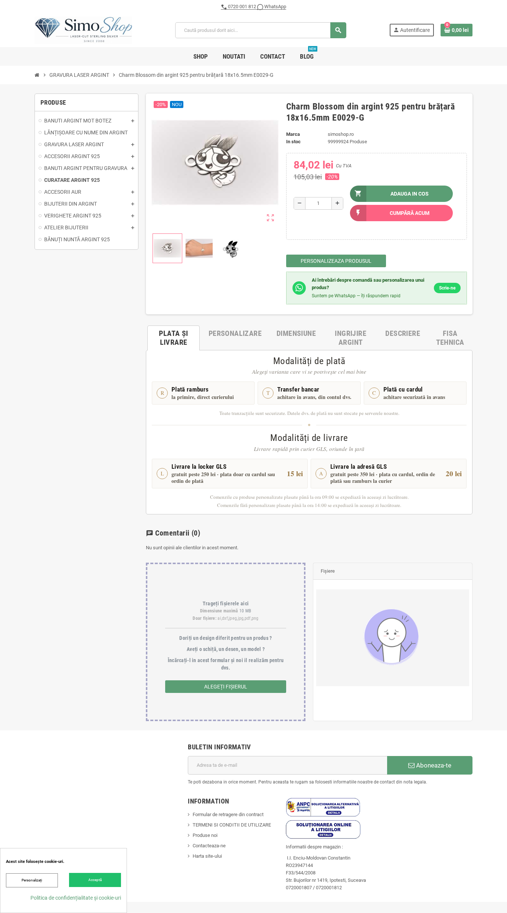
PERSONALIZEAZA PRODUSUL (336, 261)
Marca (293, 134)
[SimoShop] (83, 30)
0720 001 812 (242, 6)
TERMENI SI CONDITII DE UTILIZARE (232, 825)
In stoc (293, 141)
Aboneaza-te (433, 765)
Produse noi (205, 835)
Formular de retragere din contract (228, 814)
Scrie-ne (447, 288)
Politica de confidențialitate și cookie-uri (75, 898)
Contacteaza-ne (209, 845)
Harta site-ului (207, 856)
